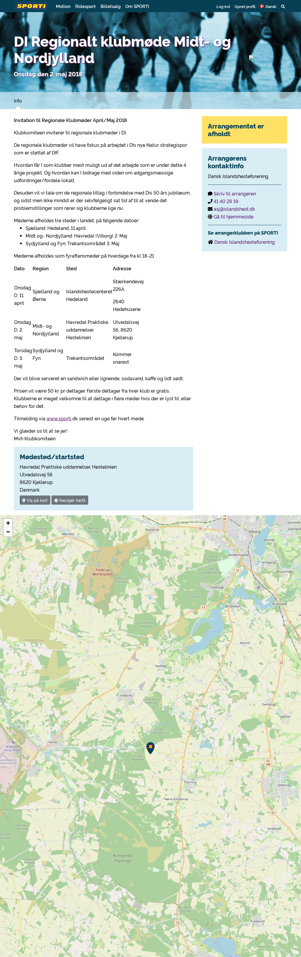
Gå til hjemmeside (233, 216)
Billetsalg (111, 6)
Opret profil (245, 6)
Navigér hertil (72, 500)
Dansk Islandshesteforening (244, 241)
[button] (268, 6)
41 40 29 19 (226, 201)
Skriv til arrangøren (235, 193)
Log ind (223, 6)
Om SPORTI (137, 6)
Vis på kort (37, 500)
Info (18, 100)
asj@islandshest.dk (234, 208)
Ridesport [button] (85, 6)
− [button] (8, 532)
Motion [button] (63, 6)
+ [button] (8, 523)
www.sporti (58, 418)
